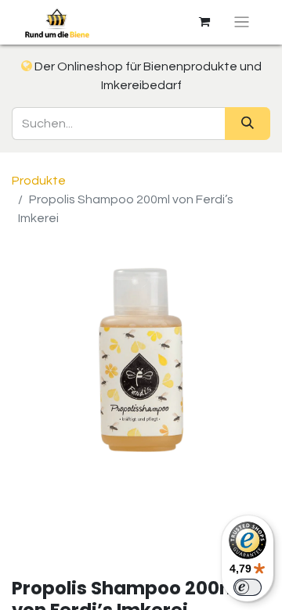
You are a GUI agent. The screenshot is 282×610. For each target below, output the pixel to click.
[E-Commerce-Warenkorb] (204, 22)
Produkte (39, 180)
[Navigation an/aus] (242, 22)
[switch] (247, 587)
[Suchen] (247, 123)
